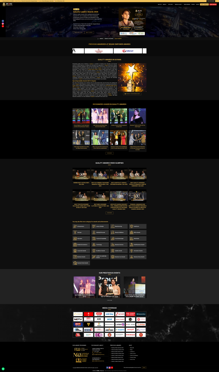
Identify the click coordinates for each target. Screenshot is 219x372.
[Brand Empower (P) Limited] (7, 4)
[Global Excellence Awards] (81, 349)
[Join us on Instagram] (3, 23)
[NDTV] (78, 319)
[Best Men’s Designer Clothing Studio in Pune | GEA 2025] (100, 196)
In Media (193, 4)
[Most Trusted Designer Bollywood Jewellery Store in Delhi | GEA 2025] (81, 196)
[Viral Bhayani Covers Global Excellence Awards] (88, 324)
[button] (107, 300)
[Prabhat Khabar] (109, 330)
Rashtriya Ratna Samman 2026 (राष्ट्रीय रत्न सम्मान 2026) (134, 296)
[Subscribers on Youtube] (3, 26)
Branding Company (122, 370)
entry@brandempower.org (99, 354)
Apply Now (170, 4)
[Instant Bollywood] (109, 335)
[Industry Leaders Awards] (81, 360)
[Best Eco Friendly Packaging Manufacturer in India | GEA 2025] (100, 174)
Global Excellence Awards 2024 (117, 353)
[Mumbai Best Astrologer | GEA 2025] (81, 174)
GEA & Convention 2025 (109, 296)
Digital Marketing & (115, 370)
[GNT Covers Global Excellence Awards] (99, 314)
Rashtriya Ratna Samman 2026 (117, 347)
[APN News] (130, 324)
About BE (160, 4)
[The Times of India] (130, 314)
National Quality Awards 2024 (117, 351)
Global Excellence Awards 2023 (117, 359)
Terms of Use (133, 353)
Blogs (131, 349)
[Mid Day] (109, 314)
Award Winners (187, 4)
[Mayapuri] (130, 330)
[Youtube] (112, 368)
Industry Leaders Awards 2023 (117, 355)
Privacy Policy (133, 357)
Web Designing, (108, 370)
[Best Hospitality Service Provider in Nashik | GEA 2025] (119, 174)
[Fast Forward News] (120, 335)
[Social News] (130, 335)
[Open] (166, 4)
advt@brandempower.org (99, 361)
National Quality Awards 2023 (84, 296)
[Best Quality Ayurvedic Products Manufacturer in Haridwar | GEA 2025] (137, 174)
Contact (197, 4)
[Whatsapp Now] (3, 368)
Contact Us (132, 351)
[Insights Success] (99, 335)
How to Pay (132, 359)
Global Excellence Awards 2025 (117, 349)
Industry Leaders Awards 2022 (117, 361)
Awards (164, 4)
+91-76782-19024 (97, 352)
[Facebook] (107, 368)
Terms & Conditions (134, 355)
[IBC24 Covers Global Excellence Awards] (78, 324)
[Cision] (88, 335)
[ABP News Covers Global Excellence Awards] (88, 314)
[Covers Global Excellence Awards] (141, 314)
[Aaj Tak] (78, 335)
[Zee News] (120, 314)
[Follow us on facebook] (3, 21)
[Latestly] (120, 324)
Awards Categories (109, 38)
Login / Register (213, 4)
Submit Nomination (210, 1)
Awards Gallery (178, 4)
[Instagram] (110, 368)
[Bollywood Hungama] (120, 330)
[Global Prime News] (141, 330)
